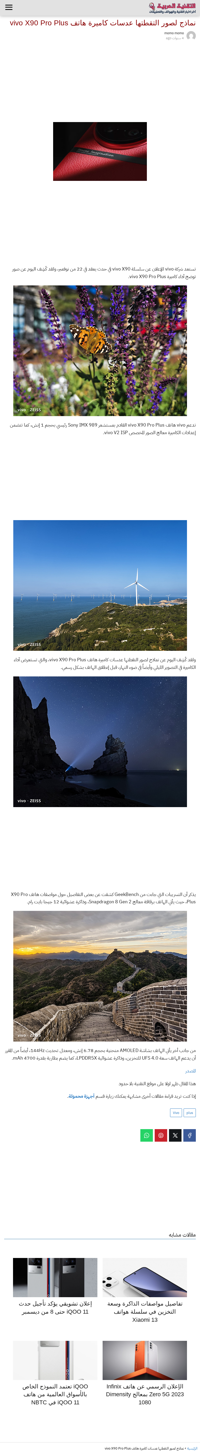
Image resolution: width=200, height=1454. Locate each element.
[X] (175, 1135)
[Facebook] (189, 1135)
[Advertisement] (100, 80)
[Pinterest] (161, 1135)
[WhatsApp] (146, 1135)
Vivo (176, 1112)
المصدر (190, 1070)
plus (189, 1112)
